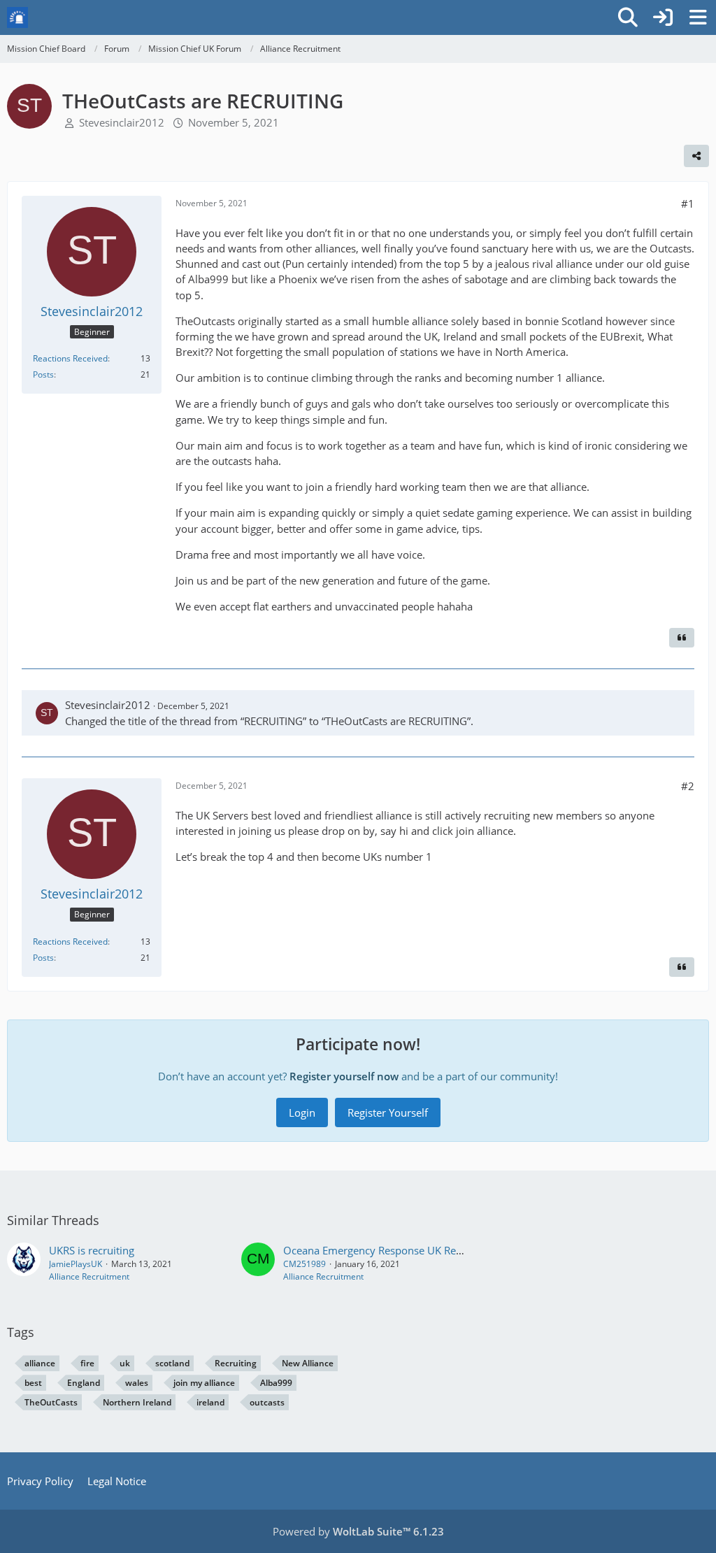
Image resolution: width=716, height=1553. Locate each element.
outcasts (267, 1402)
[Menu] (698, 17)
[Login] (663, 17)
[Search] (628, 17)
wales (136, 1383)
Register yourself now (344, 1076)
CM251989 (304, 1264)
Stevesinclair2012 (121, 122)
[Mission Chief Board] (17, 17)
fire (87, 1363)
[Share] (696, 156)
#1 (687, 203)
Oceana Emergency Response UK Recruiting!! (390, 1250)
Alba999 (276, 1383)
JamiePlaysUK (75, 1264)
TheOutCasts (51, 1402)
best (33, 1383)
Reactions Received (70, 358)
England (83, 1383)
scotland (172, 1363)
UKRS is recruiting (91, 1250)
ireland (210, 1402)
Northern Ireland (137, 1402)
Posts (43, 374)
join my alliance (204, 1383)
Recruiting (236, 1363)
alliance (39, 1363)
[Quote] (681, 637)
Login (302, 1112)
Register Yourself (388, 1112)
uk (125, 1363)
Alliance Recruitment (89, 1276)
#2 (687, 786)
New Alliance (308, 1363)
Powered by (358, 1531)
